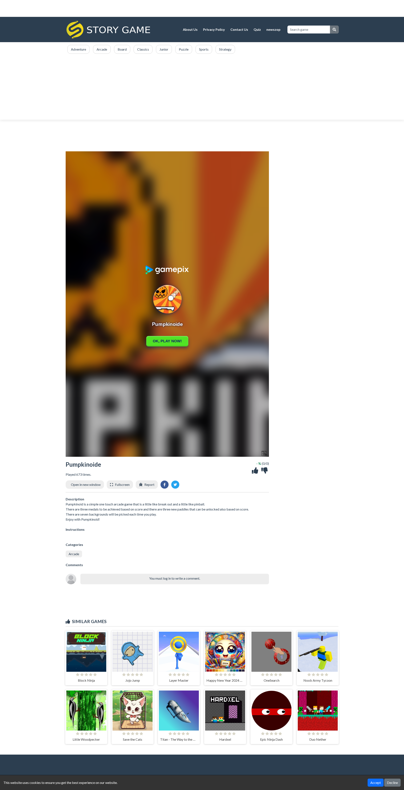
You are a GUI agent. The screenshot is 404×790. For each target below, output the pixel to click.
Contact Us (239, 29)
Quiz (257, 29)
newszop (273, 29)
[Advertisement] (202, 87)
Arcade (74, 554)
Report (149, 484)
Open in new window (86, 484)
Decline (392, 783)
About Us (190, 29)
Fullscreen (122, 484)
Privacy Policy (214, 29)
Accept (375, 783)
